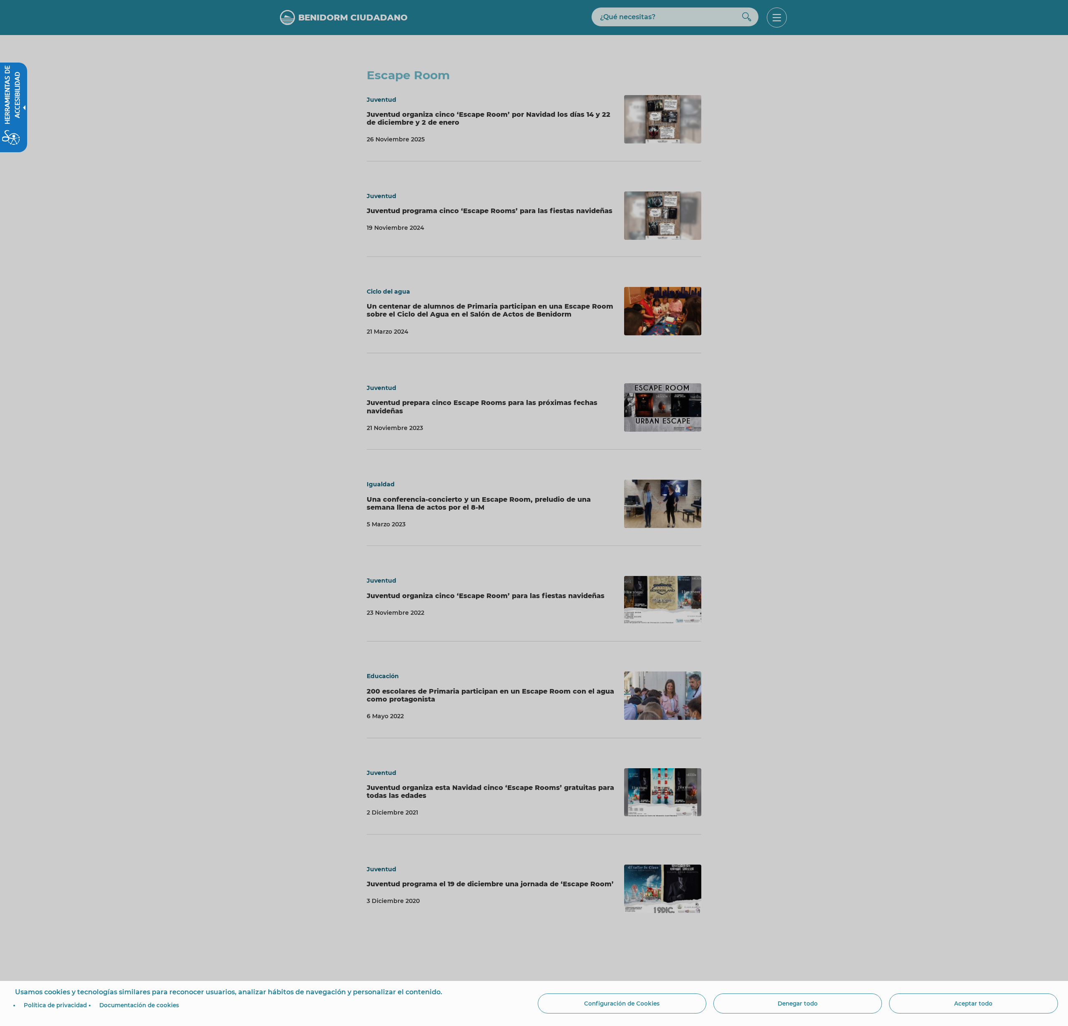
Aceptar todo (973, 1003)
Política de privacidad (55, 1005)
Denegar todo (798, 1003)
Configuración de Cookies (622, 1003)
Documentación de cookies (139, 1005)
